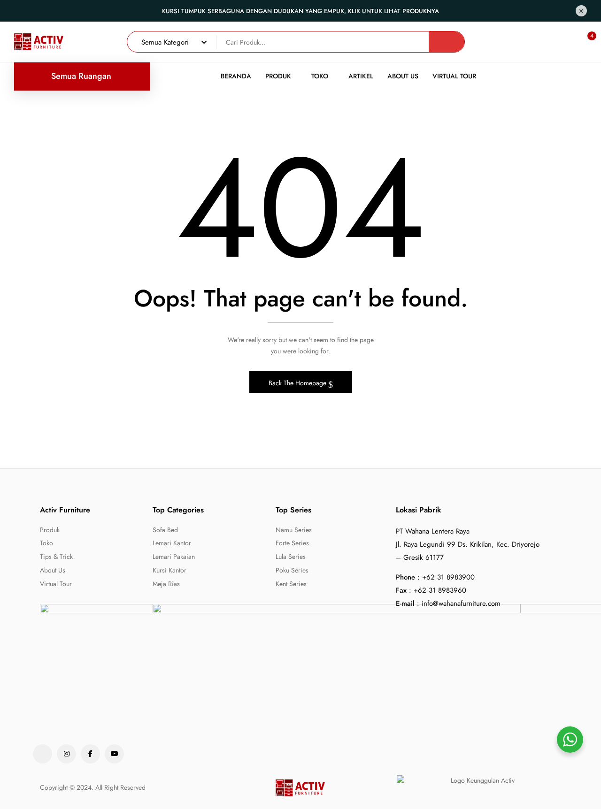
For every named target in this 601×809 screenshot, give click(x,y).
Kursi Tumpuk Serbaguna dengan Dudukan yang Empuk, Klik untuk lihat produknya (300, 11)
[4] (583, 41)
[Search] (446, 41)
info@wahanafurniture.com (461, 603)
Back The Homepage (298, 383)
